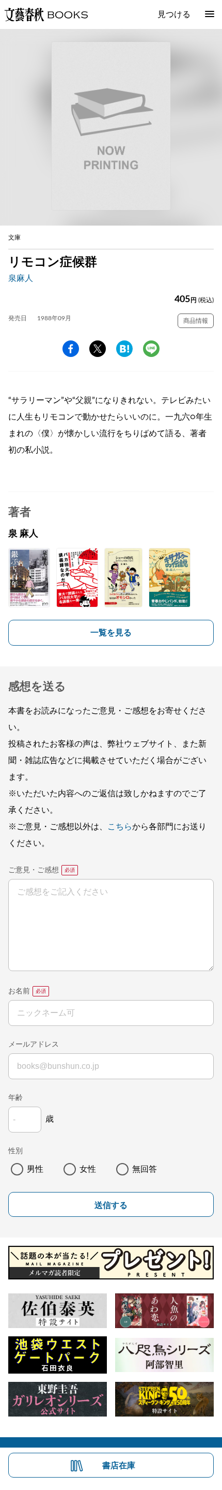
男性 (35, 1169)
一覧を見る (111, 633)
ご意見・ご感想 (33, 870)
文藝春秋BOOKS (46, 14)
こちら (119, 827)
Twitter (97, 348)
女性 (88, 1169)
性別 (15, 1151)
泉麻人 (20, 278)
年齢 (15, 1097)
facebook (70, 348)
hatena (124, 348)
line (151, 348)
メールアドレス (33, 1044)
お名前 (19, 991)
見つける (174, 14)
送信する (111, 1205)
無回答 (144, 1169)
